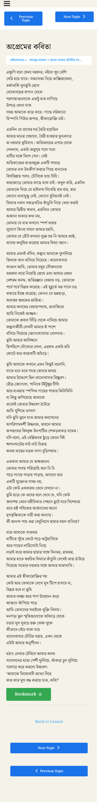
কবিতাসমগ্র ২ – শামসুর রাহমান (28, 60)
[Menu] (7, 3)
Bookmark (25, 694)
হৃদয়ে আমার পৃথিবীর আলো (66, 60)
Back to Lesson (49, 722)
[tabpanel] (49, 385)
